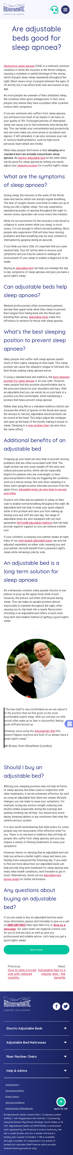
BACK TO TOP (61, 1109)
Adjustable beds (38, 317)
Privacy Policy (12, 1096)
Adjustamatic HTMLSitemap (19, 1108)
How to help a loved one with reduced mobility (22, 972)
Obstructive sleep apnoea (19, 66)
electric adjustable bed (31, 158)
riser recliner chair (38, 425)
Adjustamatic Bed (44, 731)
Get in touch (36, 949)
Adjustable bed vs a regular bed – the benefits (51, 972)
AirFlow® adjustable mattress (34, 522)
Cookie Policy (12, 1084)
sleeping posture (27, 165)
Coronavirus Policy (14, 1090)
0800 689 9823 (16, 925)
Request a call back (54, 9)
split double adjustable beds (35, 540)
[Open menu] (65, 9)
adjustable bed (24, 268)
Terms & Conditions (14, 1102)
